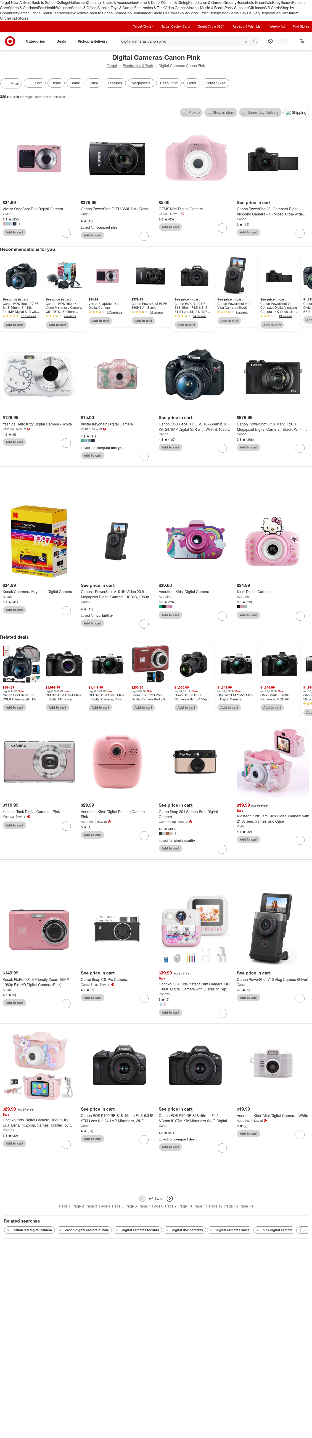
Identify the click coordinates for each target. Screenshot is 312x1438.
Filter (15, 83)
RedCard (281, 13)
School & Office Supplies (91, 7)
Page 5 (118, 1206)
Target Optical (30, 13)
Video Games (175, 7)
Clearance (59, 13)
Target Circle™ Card (175, 26)
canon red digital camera (32, 1230)
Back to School (44, 2)
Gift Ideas (256, 7)
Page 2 (78, 1206)
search (255, 41)
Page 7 (144, 1206)
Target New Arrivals (16, 2)
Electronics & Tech (149, 7)
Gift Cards (272, 7)
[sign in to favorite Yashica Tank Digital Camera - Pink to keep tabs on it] (66, 826)
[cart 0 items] (302, 41)
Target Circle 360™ (211, 26)
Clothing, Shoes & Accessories (112, 2)
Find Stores (19, 18)
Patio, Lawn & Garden (205, 2)
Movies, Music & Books (206, 7)
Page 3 (91, 1206)
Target (112, 65)
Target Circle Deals (156, 13)
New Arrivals (78, 13)
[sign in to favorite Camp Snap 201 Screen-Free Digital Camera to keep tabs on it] (222, 849)
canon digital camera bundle (87, 1230)
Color (191, 83)
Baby (276, 2)
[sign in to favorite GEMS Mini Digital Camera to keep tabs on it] (222, 228)
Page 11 (200, 1206)
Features (115, 83)
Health (50, 7)
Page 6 (131, 1206)
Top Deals (133, 13)
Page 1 (65, 1206)
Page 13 (231, 1206)
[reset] (246, 41)
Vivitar (7, 214)
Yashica (8, 429)
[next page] (169, 1198)
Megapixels (141, 83)
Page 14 (246, 1206)
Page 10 (185, 1206)
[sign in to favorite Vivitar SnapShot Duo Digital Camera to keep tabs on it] (66, 233)
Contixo (164, 994)
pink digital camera (277, 1230)
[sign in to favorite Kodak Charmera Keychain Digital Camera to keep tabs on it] (66, 610)
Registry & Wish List (247, 26)
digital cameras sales (232, 1230)
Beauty (286, 2)
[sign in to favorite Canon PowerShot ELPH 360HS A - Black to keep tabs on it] (144, 236)
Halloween (78, 2)
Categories (35, 41)
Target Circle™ (143, 26)
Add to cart (14, 232)
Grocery (229, 2)
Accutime (165, 597)
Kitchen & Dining (174, 2)
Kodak (7, 597)
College (62, 2)
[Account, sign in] (279, 41)
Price (94, 83)
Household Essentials (254, 2)
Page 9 (171, 1206)
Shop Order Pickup (204, 13)
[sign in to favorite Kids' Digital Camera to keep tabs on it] (300, 616)
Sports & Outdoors (23, 7)
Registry (267, 13)
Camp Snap (167, 822)
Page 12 (215, 1206)
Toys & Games (122, 7)
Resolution (169, 83)
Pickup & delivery (92, 41)
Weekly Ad (180, 13)
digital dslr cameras (187, 1230)
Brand (75, 83)
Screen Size (215, 83)
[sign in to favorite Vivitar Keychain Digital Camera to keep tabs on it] (144, 456)
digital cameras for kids (140, 1230)
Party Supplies (236, 7)
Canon (85, 214)
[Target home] (10, 41)
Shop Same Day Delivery (240, 13)
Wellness (63, 7)
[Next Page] (307, 84)
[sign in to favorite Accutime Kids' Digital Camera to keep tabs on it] (222, 616)
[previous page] (142, 1198)
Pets (41, 7)
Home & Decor (149, 2)
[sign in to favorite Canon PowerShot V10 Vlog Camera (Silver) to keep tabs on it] (300, 998)
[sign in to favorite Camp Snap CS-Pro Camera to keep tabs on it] (144, 998)
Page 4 (104, 1206)
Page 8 (157, 1206)
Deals (46, 13)
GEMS (163, 214)
